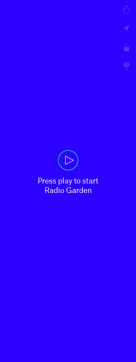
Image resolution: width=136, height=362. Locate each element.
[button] (68, 181)
